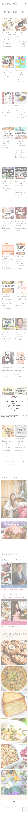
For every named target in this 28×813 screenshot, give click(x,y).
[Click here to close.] (25, 396)
